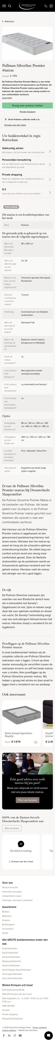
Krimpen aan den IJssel (15, 124)
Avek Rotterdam (9, 948)
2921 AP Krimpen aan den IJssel (17, 994)
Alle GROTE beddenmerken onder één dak (25, 942)
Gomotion (34, 1030)
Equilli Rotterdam (10, 952)
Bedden (5, 911)
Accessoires (7, 928)
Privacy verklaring (40, 1027)
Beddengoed (8, 924)
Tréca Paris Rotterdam (12, 978)
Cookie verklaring (9, 1030)
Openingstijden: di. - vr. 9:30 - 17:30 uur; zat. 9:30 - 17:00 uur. (25, 1000)
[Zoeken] (9, 6)
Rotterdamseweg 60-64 (13, 989)
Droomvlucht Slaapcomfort (27, 6)
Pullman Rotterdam (11, 965)
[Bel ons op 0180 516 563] (46, 5)
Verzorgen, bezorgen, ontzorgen (17, 900)
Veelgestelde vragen (11, 895)
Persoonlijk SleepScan (12, 1018)
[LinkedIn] (10, 1036)
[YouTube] (21, 1036)
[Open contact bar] (48, 1035)
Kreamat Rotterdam (11, 956)
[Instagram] (15, 1036)
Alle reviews (12, 828)
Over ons (7, 883)
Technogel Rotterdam (12, 974)
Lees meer (7, 97)
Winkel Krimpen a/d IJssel (17, 985)
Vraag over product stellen (27, 105)
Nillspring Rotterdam (11, 961)
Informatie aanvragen (12, 891)
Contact (5, 1010)
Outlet (5, 932)
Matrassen (9, 21)
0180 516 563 (8, 1005)
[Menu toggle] (4, 6)
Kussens (6, 920)
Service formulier (10, 887)
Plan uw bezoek (27, 800)
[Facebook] (4, 1036)
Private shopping (27, 111)
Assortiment (9, 907)
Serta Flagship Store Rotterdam (16, 969)
